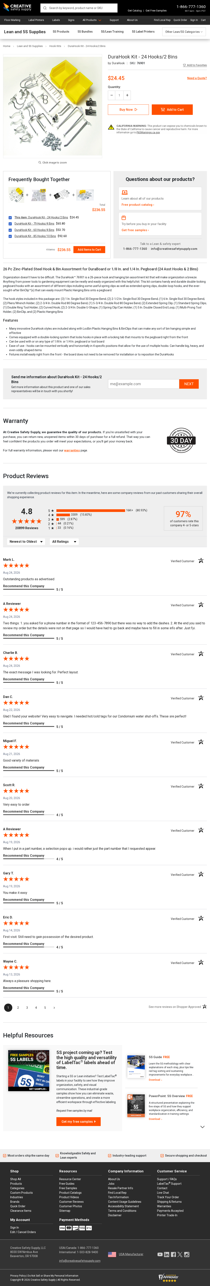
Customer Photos (70, 1206)
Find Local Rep (162, 20)
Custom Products (21, 1192)
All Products (90, 20)
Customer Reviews (71, 1201)
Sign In (194, 20)
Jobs (111, 1183)
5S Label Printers (143, 31)
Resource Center (70, 1179)
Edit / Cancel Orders (23, 1232)
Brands (14, 1201)
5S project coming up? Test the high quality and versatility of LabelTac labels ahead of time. (86, 1060)
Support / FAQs (167, 1179)
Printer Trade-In (167, 1215)
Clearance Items (20, 1210)
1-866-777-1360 (191, 6)
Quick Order (180, 20)
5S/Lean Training (112, 31)
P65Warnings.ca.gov (148, 132)
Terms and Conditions (122, 1210)
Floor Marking (12, 20)
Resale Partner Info (120, 1188)
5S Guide (155, 1057)
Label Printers (36, 20)
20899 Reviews (30, 528)
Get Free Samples (156, 10)
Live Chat (163, 1192)
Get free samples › (135, 230)
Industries (16, 1197)
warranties (72, 450)
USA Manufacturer (131, 1254)
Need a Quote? (197, 78)
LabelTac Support (169, 1183)
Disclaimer (115, 1215)
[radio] (105, 510)
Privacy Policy (18, 1275)
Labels (56, 20)
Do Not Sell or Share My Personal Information (53, 1275)
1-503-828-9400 (87, 1252)
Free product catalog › (138, 205)
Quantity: (114, 87)
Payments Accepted (170, 1210)
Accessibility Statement (123, 1206)
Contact (162, 1188)
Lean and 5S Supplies (25, 32)
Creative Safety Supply (43, 1279)
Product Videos (69, 1197)
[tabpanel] (161, 1068)
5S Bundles (85, 31)
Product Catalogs (70, 1192)
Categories (17, 1188)
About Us (132, 20)
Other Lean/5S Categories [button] (182, 31)
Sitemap (64, 1210)
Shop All (15, 1179)
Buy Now (126, 110)
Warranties (164, 1206)
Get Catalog (135, 10)
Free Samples (68, 1188)
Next (202, 1126)
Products (16, 1183)
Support (114, 20)
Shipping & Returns (169, 1201)
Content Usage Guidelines (124, 1201)
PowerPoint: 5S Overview (167, 1096)
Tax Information (118, 1197)
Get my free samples (77, 1122)
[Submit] (44, 8)
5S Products (61, 31)
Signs (71, 20)
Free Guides (66, 1183)
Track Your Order (168, 1197)
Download (154, 1079)
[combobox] (79, 8)
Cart (203, 20)
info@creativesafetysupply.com (174, 249)
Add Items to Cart (89, 249)
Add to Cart (175, 110)
